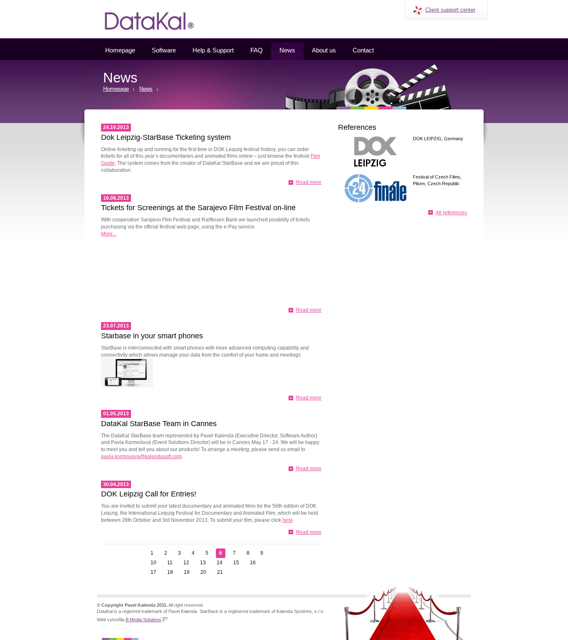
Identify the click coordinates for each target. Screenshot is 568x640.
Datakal (88, 2)
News (287, 50)
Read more (308, 182)
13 (203, 563)
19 (187, 572)
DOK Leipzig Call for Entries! (148, 494)
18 (170, 572)
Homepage (120, 50)
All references (451, 213)
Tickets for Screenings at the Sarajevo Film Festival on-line (198, 207)
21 (220, 572)
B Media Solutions (143, 619)
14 (219, 563)
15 (236, 563)
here (287, 520)
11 (170, 563)
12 (186, 563)
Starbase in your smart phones (152, 336)
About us (324, 50)
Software (164, 50)
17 (153, 572)
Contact (363, 50)
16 (253, 563)
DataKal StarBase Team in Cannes (159, 423)
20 (203, 572)
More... (108, 234)
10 (153, 563)
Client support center (450, 10)
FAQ (256, 50)
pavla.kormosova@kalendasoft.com (141, 456)
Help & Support (213, 50)
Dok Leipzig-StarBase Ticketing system (166, 137)
